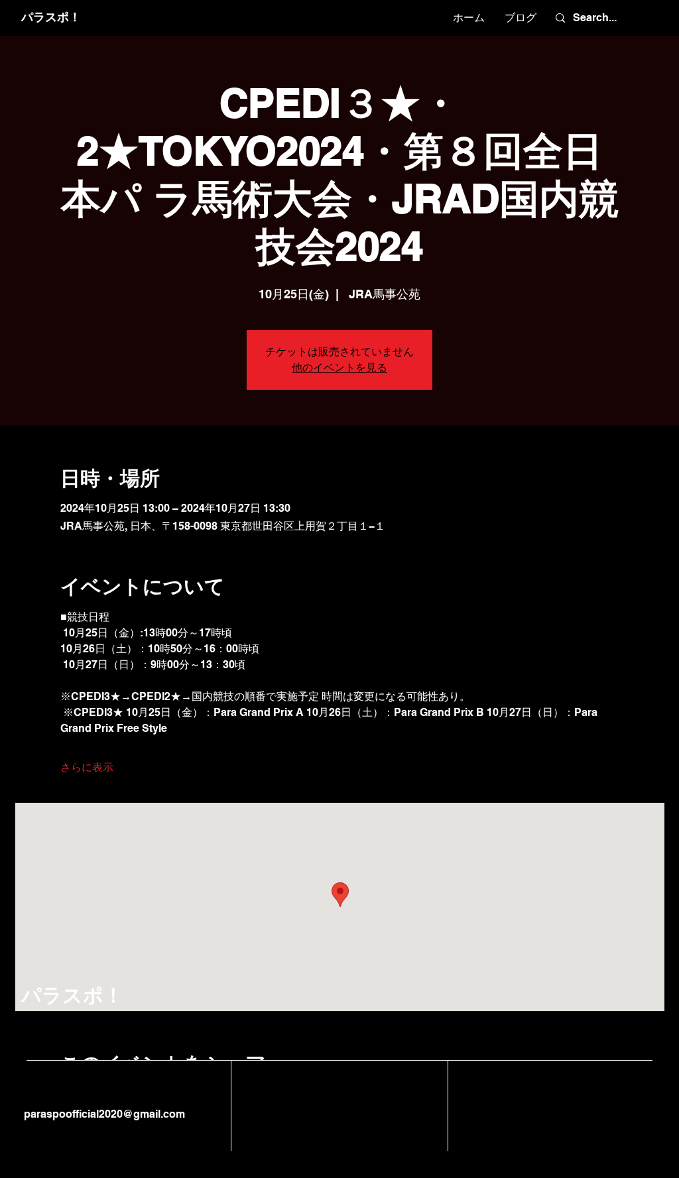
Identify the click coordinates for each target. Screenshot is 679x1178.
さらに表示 (86, 767)
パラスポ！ (51, 17)
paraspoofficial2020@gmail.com (103, 1114)
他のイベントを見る (339, 367)
